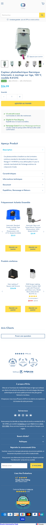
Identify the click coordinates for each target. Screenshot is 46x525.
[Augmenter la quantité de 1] (20, 96)
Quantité (4, 92)
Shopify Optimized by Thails (9, 524)
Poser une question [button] (23, 336)
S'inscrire (36, 465)
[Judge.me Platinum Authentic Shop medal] (23, 362)
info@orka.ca (22, 424)
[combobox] (20, 15)
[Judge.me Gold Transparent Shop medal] (33, 362)
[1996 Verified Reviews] (23, 510)
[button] (23, 149)
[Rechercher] (42, 15)
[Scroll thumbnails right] (43, 64)
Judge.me (30, 489)
